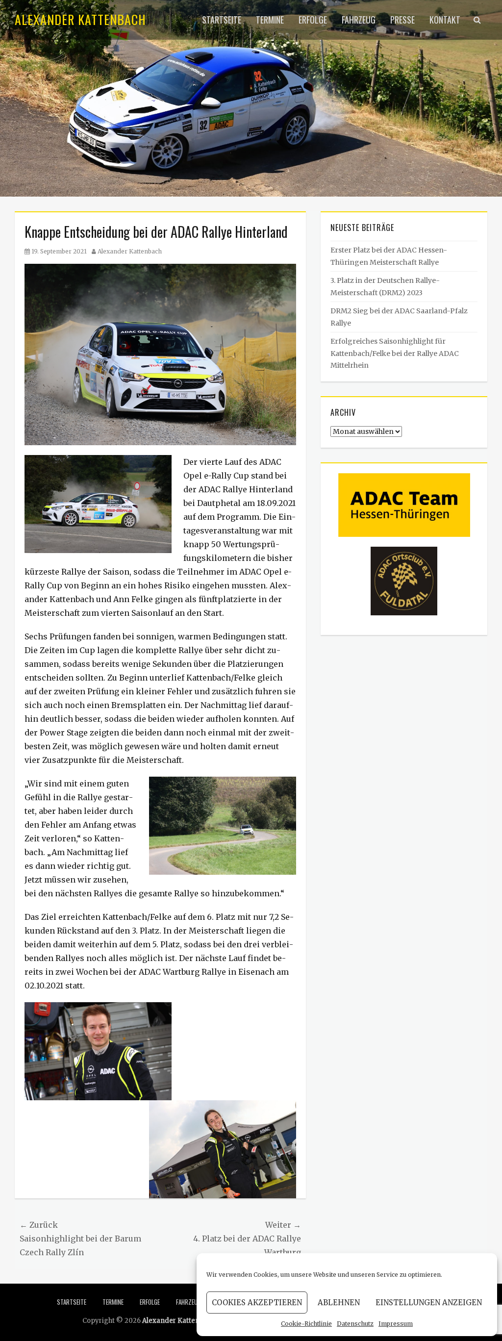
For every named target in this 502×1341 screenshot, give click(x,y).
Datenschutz (355, 1323)
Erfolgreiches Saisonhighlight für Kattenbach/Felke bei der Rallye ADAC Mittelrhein (394, 353)
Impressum (395, 1323)
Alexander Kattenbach (80, 19)
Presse (402, 19)
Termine (270, 19)
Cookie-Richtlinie (306, 1323)
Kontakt (444, 19)
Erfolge (313, 19)
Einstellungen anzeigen (429, 1302)
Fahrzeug (359, 19)
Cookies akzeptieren (257, 1302)
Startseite (221, 19)
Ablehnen (339, 1302)
